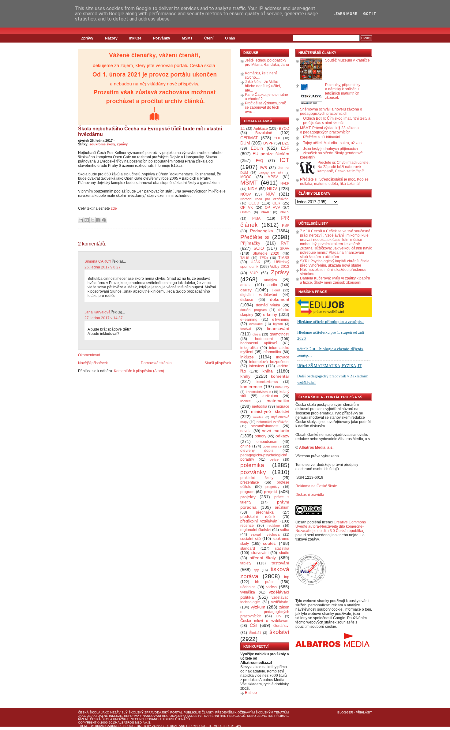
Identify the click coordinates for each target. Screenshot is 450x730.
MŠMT (187, 38)
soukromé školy (102, 144)
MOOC (246, 177)
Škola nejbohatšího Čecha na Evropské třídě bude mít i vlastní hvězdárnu (150, 131)
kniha (267, 371)
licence (245, 401)
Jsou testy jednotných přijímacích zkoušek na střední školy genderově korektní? (331, 153)
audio (272, 285)
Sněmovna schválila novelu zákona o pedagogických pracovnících (331, 111)
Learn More (345, 14)
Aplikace (260, 128)
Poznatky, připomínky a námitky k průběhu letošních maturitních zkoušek (342, 91)
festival (245, 329)
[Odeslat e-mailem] (81, 220)
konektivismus (267, 382)
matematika (278, 400)
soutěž (269, 543)
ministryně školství (270, 411)
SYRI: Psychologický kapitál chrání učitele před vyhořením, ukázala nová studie (334, 263)
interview (256, 366)
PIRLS (284, 212)
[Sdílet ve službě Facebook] (98, 220)
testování (280, 562)
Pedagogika (261, 230)
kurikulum (270, 396)
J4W (238, 726)
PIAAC (266, 212)
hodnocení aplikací (258, 343)
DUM (245, 142)
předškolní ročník (257, 517)
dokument (279, 299)
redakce (274, 525)
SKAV (284, 248)
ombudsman (267, 442)
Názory (111, 38)
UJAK (255, 262)
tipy (256, 570)
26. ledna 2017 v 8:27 (102, 267)
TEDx (264, 258)
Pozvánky (161, 38)
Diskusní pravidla (309, 494)
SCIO (258, 248)
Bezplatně (263, 133)
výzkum (258, 607)
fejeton (278, 324)
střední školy (263, 557)
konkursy (282, 387)
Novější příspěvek (93, 363)
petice (274, 459)
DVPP (268, 143)
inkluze (247, 356)
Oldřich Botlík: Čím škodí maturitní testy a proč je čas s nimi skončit (336, 120)
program (247, 492)
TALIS (244, 258)
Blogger (345, 712)
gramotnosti (279, 334)
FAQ (259, 161)
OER (276, 203)
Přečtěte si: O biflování (321, 137)
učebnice (248, 587)
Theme (83, 726)
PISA (256, 218)
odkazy (282, 435)
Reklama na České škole (316, 486)
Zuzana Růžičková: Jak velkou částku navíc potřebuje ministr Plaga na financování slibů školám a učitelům (336, 252)
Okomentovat (89, 355)
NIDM (252, 189)
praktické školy (256, 478)
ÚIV (278, 616)
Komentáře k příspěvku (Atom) (139, 371)
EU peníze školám (271, 153)
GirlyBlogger (198, 726)
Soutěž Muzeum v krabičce (347, 60)
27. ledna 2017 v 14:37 (103, 318)
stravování (259, 553)
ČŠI (253, 625)
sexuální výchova (265, 534)
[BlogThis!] (87, 220)
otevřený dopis (256, 450)
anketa (246, 285)
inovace (282, 357)
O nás (230, 38)
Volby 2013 (279, 266)
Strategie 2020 (266, 253)
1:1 (242, 128)
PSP (285, 225)
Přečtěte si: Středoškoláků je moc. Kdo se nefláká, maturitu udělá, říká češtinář (334, 181)
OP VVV (272, 207)
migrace (282, 406)
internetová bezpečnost (269, 362)
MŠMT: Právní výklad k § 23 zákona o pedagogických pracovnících (329, 130)
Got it (369, 14)
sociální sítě (250, 539)
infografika (249, 348)
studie (284, 553)
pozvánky (253, 472)
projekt (270, 491)
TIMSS (283, 258)
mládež (258, 417)
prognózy (272, 487)
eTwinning (280, 319)
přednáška (265, 512)
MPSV (273, 177)
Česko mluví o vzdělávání (264, 621)
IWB (263, 168)
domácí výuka (268, 305)
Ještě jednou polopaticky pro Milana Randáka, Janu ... (267, 64)
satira (284, 530)
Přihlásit (364, 712)
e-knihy (270, 314)
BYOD (284, 128)
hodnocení (264, 339)
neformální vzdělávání (273, 422)
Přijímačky (250, 243)
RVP (285, 243)
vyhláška (247, 592)
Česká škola (89, 712)
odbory (260, 436)
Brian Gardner (108, 726)
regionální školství (255, 530)
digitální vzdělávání (258, 295)
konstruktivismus (258, 392)
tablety (245, 563)
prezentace (249, 482)
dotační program (253, 310)
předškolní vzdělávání (259, 521)
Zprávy (87, 38)
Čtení (208, 38)
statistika (282, 548)
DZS (285, 143)
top (286, 577)
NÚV (270, 194)
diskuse (246, 300)
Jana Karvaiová (97, 312)
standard (247, 548)
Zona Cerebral (165, 726)
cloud (276, 290)
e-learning (248, 319)
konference (251, 386)
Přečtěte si (254, 237)
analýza (270, 280)
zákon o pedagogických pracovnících (264, 612)
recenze (247, 525)
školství (279, 632)
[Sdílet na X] (92, 220)
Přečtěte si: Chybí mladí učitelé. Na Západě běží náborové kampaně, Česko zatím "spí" (343, 166)
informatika (272, 352)
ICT (284, 160)
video (271, 586)
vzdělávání (280, 602)
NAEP (284, 183)
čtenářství (281, 625)
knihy (245, 376)
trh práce (265, 582)
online (245, 446)
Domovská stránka (156, 363)
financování (278, 328)
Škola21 (255, 633)
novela (246, 431)
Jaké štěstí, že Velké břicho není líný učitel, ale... (263, 86)
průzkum (282, 507)
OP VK (246, 207)
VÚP (254, 273)
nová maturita (275, 430)
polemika (252, 465)
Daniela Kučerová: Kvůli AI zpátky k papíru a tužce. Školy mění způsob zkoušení (335, 280)
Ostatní (245, 212)
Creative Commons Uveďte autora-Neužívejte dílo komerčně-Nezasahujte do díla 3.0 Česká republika (330, 526)
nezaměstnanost (264, 426)
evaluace (256, 324)
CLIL (277, 138)
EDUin (257, 148)
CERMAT (249, 137)
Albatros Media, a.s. (316, 447)
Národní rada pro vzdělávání (264, 199)
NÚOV (245, 194)
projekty (248, 496)
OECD (254, 203)
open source (272, 446)
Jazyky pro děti (271, 172)
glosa (257, 334)
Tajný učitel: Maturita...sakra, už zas (332, 143)
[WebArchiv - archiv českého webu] (310, 584)
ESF (285, 148)
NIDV (272, 188)
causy (246, 289)
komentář (280, 376)
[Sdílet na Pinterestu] (104, 220)
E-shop (251, 693)
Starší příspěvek (217, 363)
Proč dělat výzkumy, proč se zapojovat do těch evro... (265, 107)
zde (114, 208)
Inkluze (135, 38)
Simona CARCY (97, 261)
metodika (259, 406)
